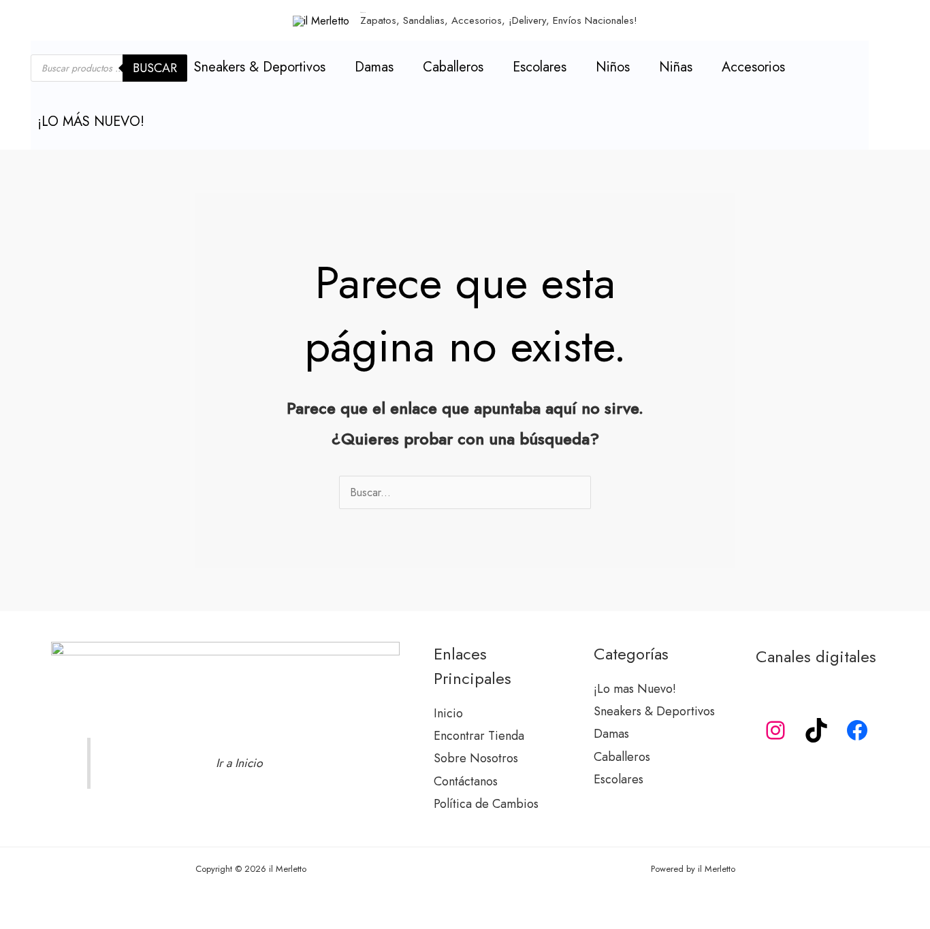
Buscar (155, 68)
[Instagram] (775, 730)
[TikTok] (816, 730)
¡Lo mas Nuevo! (635, 689)
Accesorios (753, 67)
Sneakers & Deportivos (259, 67)
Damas (374, 67)
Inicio (448, 713)
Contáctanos (466, 781)
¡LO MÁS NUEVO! (90, 121)
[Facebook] (857, 730)
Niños (613, 67)
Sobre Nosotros (476, 758)
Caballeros (453, 67)
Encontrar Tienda (479, 736)
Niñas (675, 67)
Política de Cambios (486, 804)
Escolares (539, 67)
